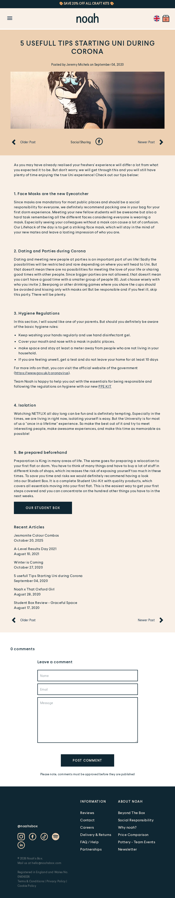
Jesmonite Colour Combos (36, 535)
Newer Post (146, 142)
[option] (79, 3)
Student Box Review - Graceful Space (45, 602)
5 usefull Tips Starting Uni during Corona (48, 575)
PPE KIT (105, 386)
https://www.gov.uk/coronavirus (42, 373)
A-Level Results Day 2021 (35, 548)
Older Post (28, 142)
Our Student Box (43, 508)
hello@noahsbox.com (46, 863)
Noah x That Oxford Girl (34, 589)
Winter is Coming (28, 562)
